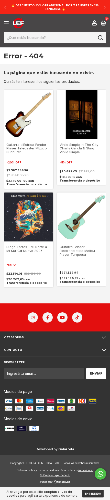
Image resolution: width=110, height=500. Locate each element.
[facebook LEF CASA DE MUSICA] (47, 317)
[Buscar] (100, 37)
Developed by (55, 449)
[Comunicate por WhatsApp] (100, 474)
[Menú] (7, 23)
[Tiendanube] (55, 482)
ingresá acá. (85, 470)
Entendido (93, 493)
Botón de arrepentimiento (55, 475)
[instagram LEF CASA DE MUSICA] (33, 317)
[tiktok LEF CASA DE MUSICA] (77, 317)
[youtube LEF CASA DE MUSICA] (62, 317)
